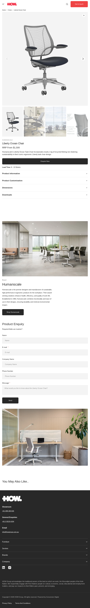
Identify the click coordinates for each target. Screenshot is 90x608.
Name (4, 335)
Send (10, 400)
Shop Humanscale (13, 312)
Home (4, 10)
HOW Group (19, 597)
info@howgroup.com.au (10, 532)
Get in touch (79, 4)
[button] (3, 4)
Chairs (10, 10)
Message (5, 383)
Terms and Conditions (22, 603)
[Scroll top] (87, 605)
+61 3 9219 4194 (8, 521)
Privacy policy (7, 603)
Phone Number (7, 371)
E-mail (4, 347)
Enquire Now (45, 161)
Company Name (8, 359)
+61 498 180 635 (8, 511)
